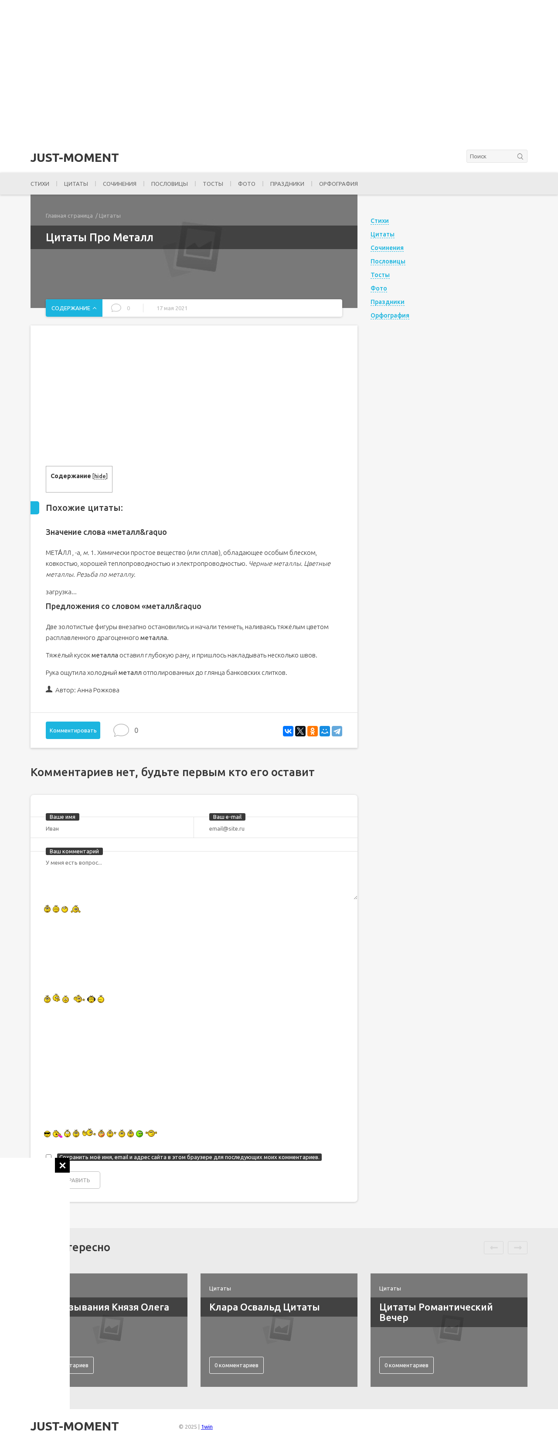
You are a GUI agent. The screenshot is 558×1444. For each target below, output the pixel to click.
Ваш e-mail (227, 817)
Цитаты (76, 184)
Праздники (287, 184)
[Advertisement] (35, 1289)
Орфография (338, 184)
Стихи (40, 184)
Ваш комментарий (74, 851)
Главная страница (69, 215)
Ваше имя (62, 817)
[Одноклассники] (312, 731)
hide (100, 476)
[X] (300, 731)
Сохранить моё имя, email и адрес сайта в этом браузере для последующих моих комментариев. (189, 1157)
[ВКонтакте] (288, 731)
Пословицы (169, 184)
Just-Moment (75, 157)
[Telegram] (337, 731)
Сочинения (119, 184)
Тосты (213, 184)
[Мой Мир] (325, 731)
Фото (246, 184)
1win (207, 1426)
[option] (109, 1330)
